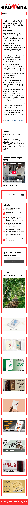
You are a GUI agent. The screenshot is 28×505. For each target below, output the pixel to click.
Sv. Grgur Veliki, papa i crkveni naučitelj (13, 230)
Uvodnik (6, 131)
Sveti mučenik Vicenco (13, 208)
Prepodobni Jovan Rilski (14, 213)
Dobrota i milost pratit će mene (13, 276)
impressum (4, 501)
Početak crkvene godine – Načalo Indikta (14, 224)
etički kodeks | (18, 501)
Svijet (14, 119)
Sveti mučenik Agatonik (13, 234)
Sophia (6, 272)
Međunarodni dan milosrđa (14, 239)
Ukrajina (21, 120)
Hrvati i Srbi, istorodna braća (13, 134)
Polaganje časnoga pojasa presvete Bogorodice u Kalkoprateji (14, 219)
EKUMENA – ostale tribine (10, 185)
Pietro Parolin (14, 120)
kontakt (11, 501)
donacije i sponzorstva (17, 503)
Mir (11, 119)
